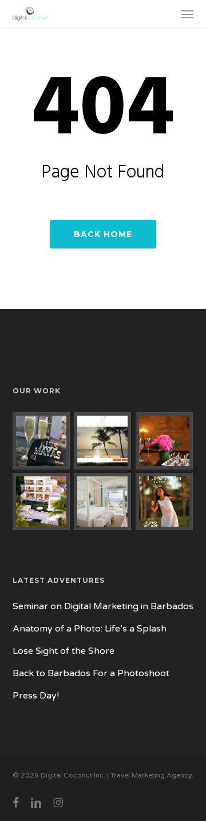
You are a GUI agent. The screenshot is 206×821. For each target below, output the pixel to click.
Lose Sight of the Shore (63, 651)
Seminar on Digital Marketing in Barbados (103, 606)
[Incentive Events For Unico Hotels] (41, 440)
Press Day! (36, 695)
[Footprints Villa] (41, 501)
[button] (187, 13)
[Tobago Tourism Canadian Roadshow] (164, 440)
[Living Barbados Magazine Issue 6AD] (164, 501)
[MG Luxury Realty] (103, 440)
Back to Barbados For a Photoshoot (91, 673)
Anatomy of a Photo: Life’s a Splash (90, 628)
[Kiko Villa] (103, 501)
